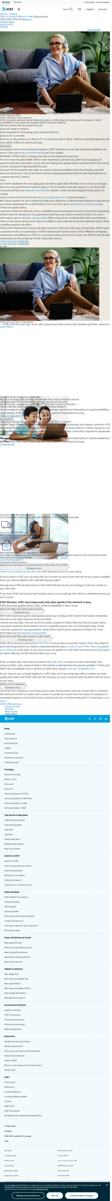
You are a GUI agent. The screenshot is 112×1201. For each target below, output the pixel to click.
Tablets (7, 748)
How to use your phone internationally (22, 1051)
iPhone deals (10, 906)
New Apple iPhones (13, 942)
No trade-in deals (12, 930)
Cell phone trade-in (13, 880)
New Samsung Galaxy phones (18, 947)
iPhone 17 (8, 788)
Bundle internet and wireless (17, 1041)
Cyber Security (63, 1171)
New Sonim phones (13, 961)
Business (18, 2)
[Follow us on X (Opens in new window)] (89, 718)
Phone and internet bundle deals (19, 916)
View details (93, 29)
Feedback (8, 1131)
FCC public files (63, 1175)
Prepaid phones (11, 762)
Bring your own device (14, 875)
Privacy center (63, 1156)
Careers (8, 1101)
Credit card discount (13, 920)
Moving (4, 419)
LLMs (6, 1141)
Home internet (11, 743)
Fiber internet (10, 738)
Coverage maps (10, 1156)
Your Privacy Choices (65, 1161)
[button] (19, 9)
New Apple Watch (12, 983)
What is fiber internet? (14, 1055)
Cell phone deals (11, 901)
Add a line (8, 829)
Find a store (90, 2)
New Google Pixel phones (15, 952)
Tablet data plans (12, 839)
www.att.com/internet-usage (86, 204)
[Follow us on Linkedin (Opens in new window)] (106, 718)
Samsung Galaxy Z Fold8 (15, 803)
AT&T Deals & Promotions (16, 897)
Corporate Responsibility (15, 1096)
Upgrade (8, 834)
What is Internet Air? (13, 1046)
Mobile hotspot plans (14, 843)
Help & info (9, 1106)
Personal (6, 2)
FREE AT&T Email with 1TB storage (17, 1136)
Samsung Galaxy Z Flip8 (15, 807)
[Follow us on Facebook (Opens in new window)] (95, 718)
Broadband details (11, 1171)
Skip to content (8, 13)
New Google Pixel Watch (15, 993)
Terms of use (9, 1161)
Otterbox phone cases (14, 1024)
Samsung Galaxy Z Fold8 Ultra (18, 798)
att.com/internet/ (31, 152)
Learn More (6, 326)
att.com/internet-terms (53, 197)
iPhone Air (9, 784)
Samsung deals (11, 911)
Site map (7, 1150)
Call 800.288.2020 (9, 537)
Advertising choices (65, 1150)
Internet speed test (13, 870)
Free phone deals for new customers (21, 925)
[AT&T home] (7, 9)
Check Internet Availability (14, 241)
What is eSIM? (10, 1060)
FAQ (11, 419)
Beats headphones (13, 1029)
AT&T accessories (12, 1014)
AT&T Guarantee (12, 1110)
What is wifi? (10, 1070)
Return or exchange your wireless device (23, 1065)
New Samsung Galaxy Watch (17, 988)
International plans (13, 824)
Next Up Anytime (12, 848)
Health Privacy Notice (66, 1166)
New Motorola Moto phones (17, 957)
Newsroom (9, 1087)
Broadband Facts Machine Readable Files (23, 1115)
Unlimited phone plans (14, 820)
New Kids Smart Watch (14, 997)
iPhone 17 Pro (10, 779)
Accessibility (9, 1166)
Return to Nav (25, 16)
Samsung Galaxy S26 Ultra (16, 793)
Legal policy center (11, 1175)
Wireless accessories (13, 757)
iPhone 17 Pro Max (12, 774)
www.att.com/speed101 (34, 217)
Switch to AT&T (11, 861)
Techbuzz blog (9, 1126)
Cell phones (9, 733)
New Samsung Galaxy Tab (16, 978)
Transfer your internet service (18, 884)
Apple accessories (12, 1010)
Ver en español (102, 2)
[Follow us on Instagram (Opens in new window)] (100, 718)
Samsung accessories (14, 1019)
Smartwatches (11, 752)
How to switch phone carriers (18, 865)
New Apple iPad (11, 974)
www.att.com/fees (35, 190)
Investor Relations (12, 1091)
